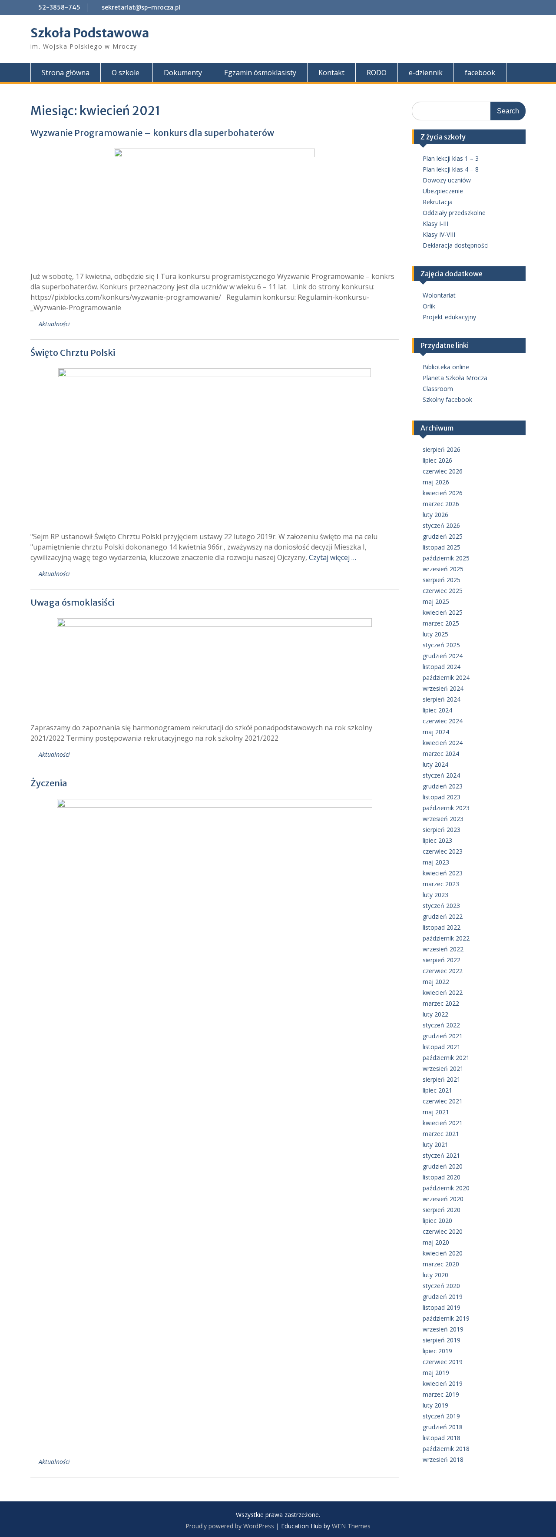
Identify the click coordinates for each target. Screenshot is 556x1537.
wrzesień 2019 (443, 1329)
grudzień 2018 (443, 1427)
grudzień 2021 (443, 1036)
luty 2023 (435, 895)
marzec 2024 (441, 753)
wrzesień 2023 (443, 819)
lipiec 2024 (437, 710)
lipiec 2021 (437, 1090)
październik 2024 (446, 677)
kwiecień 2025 (443, 612)
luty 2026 (435, 514)
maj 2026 (436, 482)
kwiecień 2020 (443, 1253)
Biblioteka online (446, 367)
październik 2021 (446, 1057)
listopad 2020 (441, 1177)
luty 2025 (435, 634)
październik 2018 (446, 1448)
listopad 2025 (441, 547)
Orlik (429, 306)
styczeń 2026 (441, 525)
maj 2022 (436, 981)
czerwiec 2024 (443, 721)
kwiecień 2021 (443, 1123)
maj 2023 (436, 862)
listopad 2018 (441, 1438)
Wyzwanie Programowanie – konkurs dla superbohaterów (152, 132)
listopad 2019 (441, 1307)
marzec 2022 (441, 1003)
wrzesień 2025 (443, 569)
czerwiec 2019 (443, 1362)
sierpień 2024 (441, 699)
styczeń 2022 (441, 1025)
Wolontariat (439, 295)
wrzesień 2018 (443, 1459)
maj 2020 (436, 1242)
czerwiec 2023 (443, 851)
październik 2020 (446, 1188)
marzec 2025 (441, 623)
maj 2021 (436, 1112)
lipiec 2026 (437, 460)
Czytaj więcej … (332, 557)
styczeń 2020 (441, 1286)
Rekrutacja (438, 202)
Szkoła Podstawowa (89, 33)
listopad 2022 (441, 927)
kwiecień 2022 (443, 992)
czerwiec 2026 (443, 471)
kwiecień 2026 (443, 493)
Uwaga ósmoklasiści (72, 602)
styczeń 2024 (441, 775)
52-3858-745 (59, 7)
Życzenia (48, 783)
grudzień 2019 (443, 1296)
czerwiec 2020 (443, 1231)
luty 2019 (435, 1405)
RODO (377, 72)
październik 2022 (446, 938)
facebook (480, 72)
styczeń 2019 (441, 1416)
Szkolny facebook (447, 399)
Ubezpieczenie (443, 191)
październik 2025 (446, 558)
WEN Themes (351, 1526)
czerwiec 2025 (443, 590)
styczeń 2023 (441, 905)
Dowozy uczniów (447, 180)
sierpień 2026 (441, 449)
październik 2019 (446, 1318)
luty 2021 (435, 1144)
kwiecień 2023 (443, 873)
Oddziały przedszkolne (454, 213)
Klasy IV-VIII (439, 234)
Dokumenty (183, 72)
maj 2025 (436, 601)
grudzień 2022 (443, 916)
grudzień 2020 (443, 1166)
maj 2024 (436, 732)
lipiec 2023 (437, 840)
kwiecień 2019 (443, 1383)
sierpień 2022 (441, 960)
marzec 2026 (441, 504)
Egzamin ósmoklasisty (260, 72)
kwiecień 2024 (443, 743)
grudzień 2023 (443, 786)
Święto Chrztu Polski (72, 352)
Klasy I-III (435, 223)
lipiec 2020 (437, 1220)
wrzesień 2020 (443, 1199)
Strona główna (65, 72)
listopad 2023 (441, 797)
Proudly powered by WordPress (229, 1526)
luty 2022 (435, 1014)
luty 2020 (435, 1275)
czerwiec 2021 (443, 1101)
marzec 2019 (441, 1394)
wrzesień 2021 (443, 1068)
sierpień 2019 (441, 1340)
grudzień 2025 (443, 536)
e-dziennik (426, 72)
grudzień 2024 (443, 656)
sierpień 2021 (441, 1079)
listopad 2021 (441, 1047)
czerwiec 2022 (443, 971)
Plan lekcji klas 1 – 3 (451, 158)
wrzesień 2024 (443, 688)
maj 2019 (436, 1372)
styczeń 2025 (441, 645)
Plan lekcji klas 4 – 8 (451, 169)
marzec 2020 (441, 1264)
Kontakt (331, 72)
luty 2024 (435, 764)
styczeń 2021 (441, 1155)
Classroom (438, 388)
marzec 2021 (441, 1134)
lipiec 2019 (437, 1351)
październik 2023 (446, 808)
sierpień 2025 (441, 580)
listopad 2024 (441, 666)
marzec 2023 (441, 884)
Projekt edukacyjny (449, 317)
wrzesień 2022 (443, 949)
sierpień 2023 (441, 829)
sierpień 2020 (441, 1210)
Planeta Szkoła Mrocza (455, 378)
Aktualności (54, 324)
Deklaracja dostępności (456, 245)
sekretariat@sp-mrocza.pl (141, 7)
